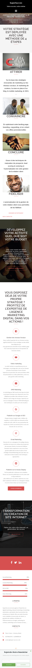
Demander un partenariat (16, 268)
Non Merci (23, 664)
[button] (16, 652)
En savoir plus (16, 534)
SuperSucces (16, 3)
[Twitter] (15, 563)
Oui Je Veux (8, 664)
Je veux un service (16, 488)
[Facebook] (11, 563)
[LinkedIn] (20, 563)
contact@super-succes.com (12, 640)
